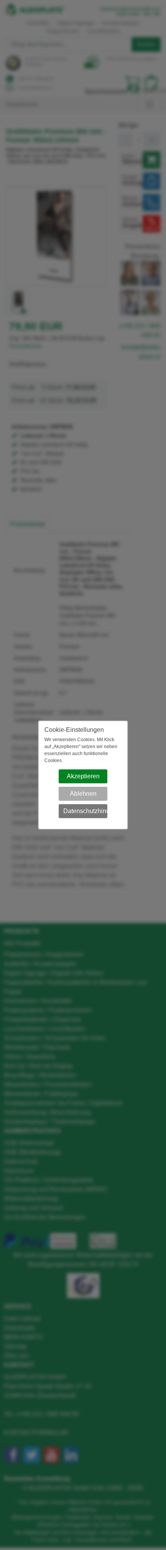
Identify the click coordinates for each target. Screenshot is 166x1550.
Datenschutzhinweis (85, 811)
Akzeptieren (83, 776)
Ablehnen (83, 793)
